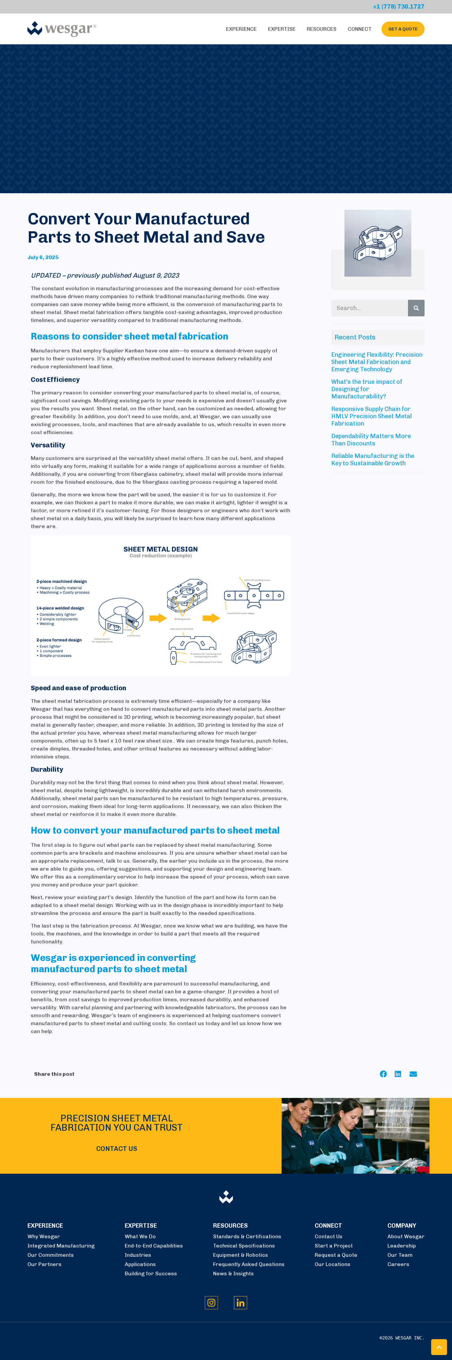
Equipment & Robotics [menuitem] (240, 1255)
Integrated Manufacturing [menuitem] (61, 1246)
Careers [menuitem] (398, 1264)
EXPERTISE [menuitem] (141, 1225)
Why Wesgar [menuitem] (43, 1236)
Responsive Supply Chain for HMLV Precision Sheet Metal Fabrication (371, 416)
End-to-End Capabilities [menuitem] (154, 1246)
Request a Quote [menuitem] (336, 1255)
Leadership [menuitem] (401, 1246)
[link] (61, 28)
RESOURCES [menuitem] (230, 1225)
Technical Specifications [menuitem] (244, 1246)
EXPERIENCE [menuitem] (45, 1225)
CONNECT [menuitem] (328, 1225)
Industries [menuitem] (138, 1255)
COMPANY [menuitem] (401, 1225)
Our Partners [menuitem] (44, 1264)
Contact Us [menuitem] (328, 1236)
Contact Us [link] (116, 1149)
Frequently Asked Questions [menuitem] (249, 1264)
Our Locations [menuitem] (332, 1264)
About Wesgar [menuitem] (406, 1236)
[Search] (416, 308)
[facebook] (387, 1073)
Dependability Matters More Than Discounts (371, 439)
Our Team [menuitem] (400, 1255)
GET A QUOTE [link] (403, 29)
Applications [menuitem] (140, 1264)
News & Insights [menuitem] (233, 1273)
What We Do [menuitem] (140, 1236)
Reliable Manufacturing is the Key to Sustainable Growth (372, 459)
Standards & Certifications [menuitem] (247, 1236)
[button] (439, 1347)
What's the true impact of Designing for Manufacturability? (366, 389)
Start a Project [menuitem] (334, 1246)
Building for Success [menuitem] (151, 1273)
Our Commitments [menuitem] (50, 1255)
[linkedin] (402, 1073)
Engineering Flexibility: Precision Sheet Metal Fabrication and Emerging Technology (377, 362)
